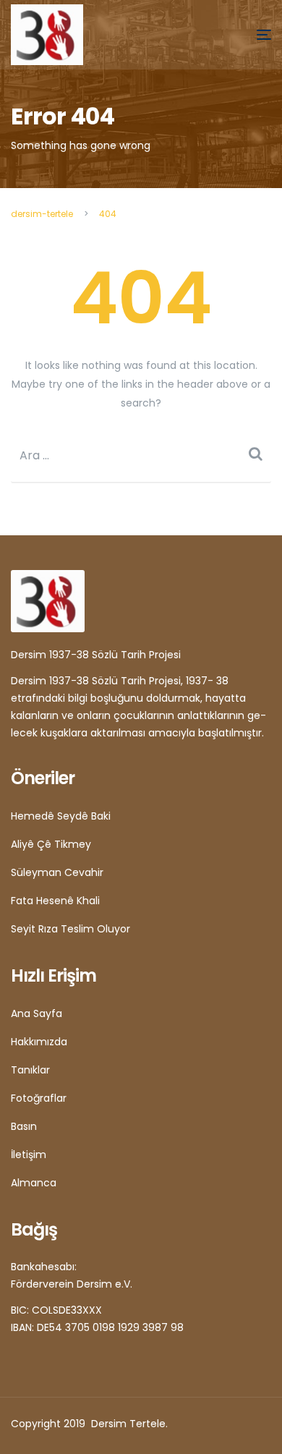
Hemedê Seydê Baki (61, 816)
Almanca (33, 1182)
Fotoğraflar (39, 1098)
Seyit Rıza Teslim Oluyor (70, 929)
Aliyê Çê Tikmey (51, 844)
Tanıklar (30, 1070)
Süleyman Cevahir (57, 872)
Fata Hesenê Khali (55, 900)
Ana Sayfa (36, 1013)
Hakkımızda (39, 1041)
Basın (24, 1126)
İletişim (28, 1154)
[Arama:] (141, 455)
